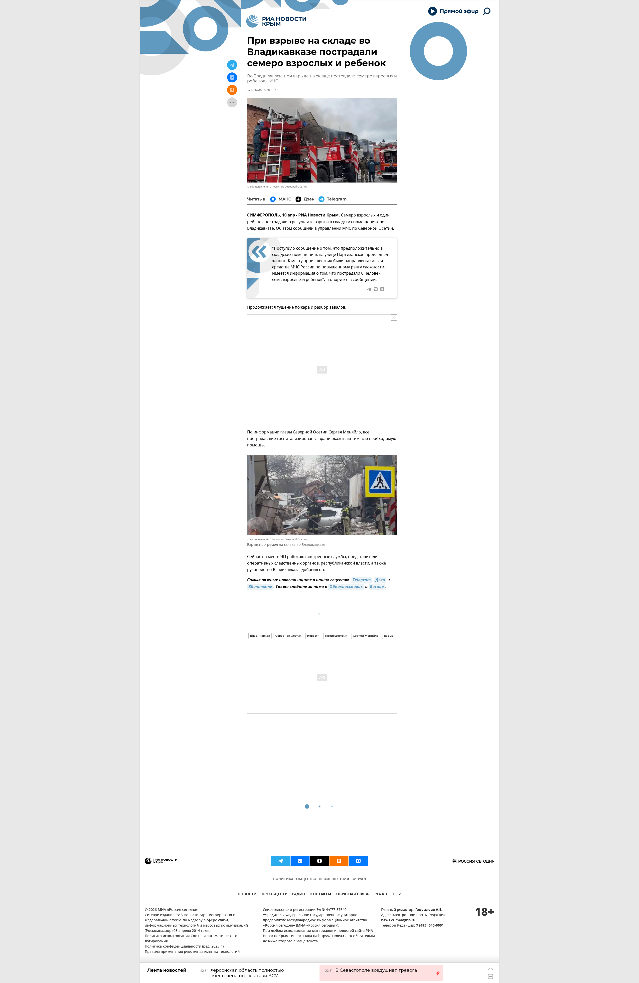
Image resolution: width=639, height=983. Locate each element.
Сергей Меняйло (365, 635)
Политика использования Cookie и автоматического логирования (191, 938)
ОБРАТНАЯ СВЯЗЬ (352, 895)
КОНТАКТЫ (320, 895)
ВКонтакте (260, 587)
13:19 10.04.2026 (258, 90)
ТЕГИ (396, 895)
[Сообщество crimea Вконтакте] (300, 861)
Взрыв (388, 635)
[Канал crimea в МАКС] (358, 861)
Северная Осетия (288, 635)
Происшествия (336, 635)
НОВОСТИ (247, 895)
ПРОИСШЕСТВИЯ (334, 879)
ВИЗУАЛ (358, 879)
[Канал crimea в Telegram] (280, 861)
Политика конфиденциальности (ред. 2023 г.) (184, 947)
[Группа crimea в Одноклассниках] (338, 861)
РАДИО (298, 895)
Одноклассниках (346, 587)
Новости (313, 635)
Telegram (362, 580)
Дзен (380, 580)
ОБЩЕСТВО (306, 879)
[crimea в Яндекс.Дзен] (319, 861)
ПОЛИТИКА (283, 879)
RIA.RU (380, 895)
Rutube (377, 587)
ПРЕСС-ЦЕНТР (274, 895)
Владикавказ (260, 635)
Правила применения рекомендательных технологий (192, 952)
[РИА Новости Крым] (276, 21)
